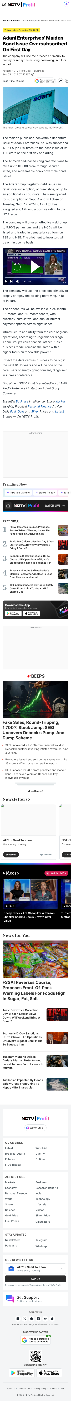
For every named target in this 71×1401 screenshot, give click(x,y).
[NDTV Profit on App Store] (49, 1372)
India (39, 1193)
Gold (21, 411)
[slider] (35, 277)
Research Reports (47, 1187)
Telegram (41, 1240)
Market (60, 401)
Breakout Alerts (15, 1153)
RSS (62, 1388)
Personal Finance (40, 406)
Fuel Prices (12, 1221)
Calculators (43, 1221)
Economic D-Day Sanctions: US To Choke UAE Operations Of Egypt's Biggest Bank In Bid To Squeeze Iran (23, 1039)
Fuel (13, 411)
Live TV (40, 1153)
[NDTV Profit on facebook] (18, 1319)
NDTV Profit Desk (21, 70)
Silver (35, 411)
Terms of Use (24, 1388)
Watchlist (41, 1148)
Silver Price (43, 1215)
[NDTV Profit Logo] (35, 1117)
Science (10, 1210)
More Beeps (35, 791)
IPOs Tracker (13, 1164)
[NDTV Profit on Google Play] (22, 1372)
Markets (10, 1182)
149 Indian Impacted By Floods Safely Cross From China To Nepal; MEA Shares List (23, 1083)
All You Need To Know (17, 840)
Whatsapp (42, 1246)
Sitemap (53, 1388)
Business (39, 70)
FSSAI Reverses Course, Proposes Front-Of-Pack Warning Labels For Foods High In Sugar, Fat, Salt (34, 990)
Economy (11, 1187)
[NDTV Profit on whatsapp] (52, 1319)
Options (40, 1159)
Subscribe (11, 854)
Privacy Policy (40, 1388)
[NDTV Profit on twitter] (25, 1319)
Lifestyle (41, 1204)
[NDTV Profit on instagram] (31, 1319)
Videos (40, 1210)
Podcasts (11, 1245)
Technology (43, 1199)
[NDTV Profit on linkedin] (38, 1319)
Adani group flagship (23, 184)
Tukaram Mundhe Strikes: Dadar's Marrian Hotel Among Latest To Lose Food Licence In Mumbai (23, 1062)
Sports (9, 1204)
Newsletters (12, 1240)
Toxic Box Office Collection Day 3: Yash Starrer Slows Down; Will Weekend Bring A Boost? (21, 1015)
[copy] (66, 81)
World (8, 1199)
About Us (11, 1388)
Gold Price (11, 1215)
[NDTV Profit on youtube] (45, 1319)
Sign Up (35, 1278)
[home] (21, 3)
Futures (10, 1159)
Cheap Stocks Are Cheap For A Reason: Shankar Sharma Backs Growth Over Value (29, 916)
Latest (59, 411)
